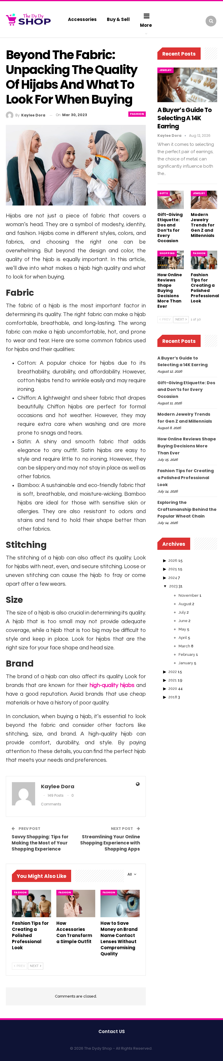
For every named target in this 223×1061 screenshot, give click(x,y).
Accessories (82, 19)
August (185, 604)
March (184, 646)
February (187, 654)
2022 (172, 671)
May (182, 629)
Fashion (137, 114)
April (183, 637)
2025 (172, 569)
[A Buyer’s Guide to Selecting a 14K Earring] (187, 85)
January (186, 663)
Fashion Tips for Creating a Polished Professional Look (185, 478)
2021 (172, 680)
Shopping (167, 253)
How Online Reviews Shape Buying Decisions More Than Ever (186, 446)
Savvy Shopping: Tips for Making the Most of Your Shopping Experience (40, 843)
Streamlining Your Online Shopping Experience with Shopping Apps (110, 843)
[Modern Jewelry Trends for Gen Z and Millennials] (204, 200)
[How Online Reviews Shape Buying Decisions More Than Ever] (170, 260)
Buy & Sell (118, 19)
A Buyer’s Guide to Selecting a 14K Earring (184, 118)
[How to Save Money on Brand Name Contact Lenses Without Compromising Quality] (120, 903)
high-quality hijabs (111, 685)
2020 (172, 688)
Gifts (163, 193)
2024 (172, 577)
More (146, 25)
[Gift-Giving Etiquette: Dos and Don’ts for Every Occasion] (170, 200)
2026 (172, 560)
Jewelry (165, 70)
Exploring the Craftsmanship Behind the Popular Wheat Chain (187, 509)
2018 (172, 697)
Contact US (111, 1031)
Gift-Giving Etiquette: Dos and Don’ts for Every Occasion (186, 390)
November (189, 595)
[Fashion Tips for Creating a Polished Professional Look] (31, 903)
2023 (173, 586)
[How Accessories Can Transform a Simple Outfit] (76, 903)
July (182, 612)
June (183, 621)
